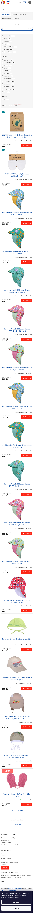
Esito (7, 68)
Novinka (7, 41)
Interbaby (8, 76)
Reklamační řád (5, 840)
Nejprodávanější (6, 18)
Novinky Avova (5, 854)
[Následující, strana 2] (17, 815)
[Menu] (30, 2)
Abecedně (16, 18)
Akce (7, 39)
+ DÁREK (8, 49)
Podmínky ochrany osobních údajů (10, 845)
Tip (6, 44)
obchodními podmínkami (15, 888)
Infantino (8, 73)
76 (21, 816)
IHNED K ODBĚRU (10, 47)
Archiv (4, 868)
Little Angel (9, 81)
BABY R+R (8, 60)
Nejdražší (23, 14)
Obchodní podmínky (6, 843)
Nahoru (18, 824)
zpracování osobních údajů (8, 890)
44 (6, 100)
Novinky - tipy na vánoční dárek (9, 863)
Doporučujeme (9, 52)
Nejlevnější (15, 14)
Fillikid (7, 71)
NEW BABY (9, 87)
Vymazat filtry (16, 104)
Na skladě (9, 36)
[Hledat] (20, 2)
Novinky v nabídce (6, 858)
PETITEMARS (9, 89)
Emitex (7, 65)
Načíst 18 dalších (17, 810)
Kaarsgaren (9, 79)
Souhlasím (16, 908)
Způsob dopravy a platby (8, 838)
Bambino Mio (9, 63)
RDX (6, 92)
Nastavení (16, 902)
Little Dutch (9, 84)
